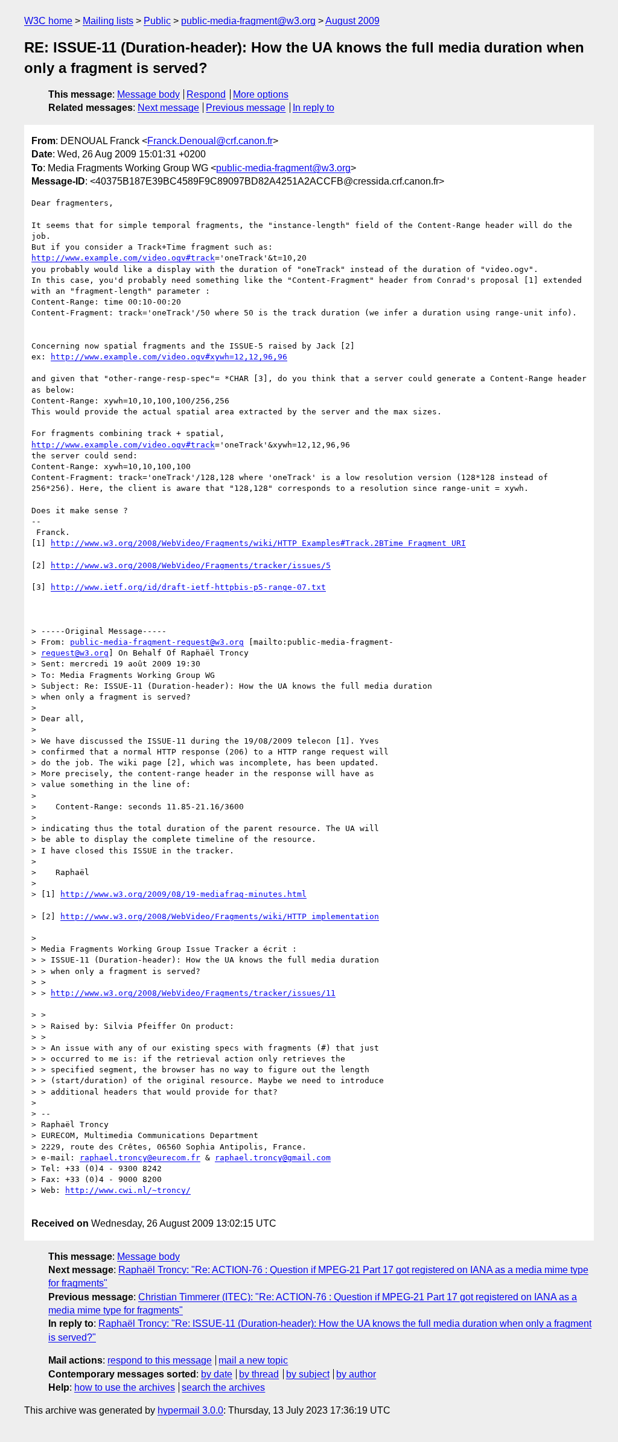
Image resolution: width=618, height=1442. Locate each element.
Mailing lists (108, 21)
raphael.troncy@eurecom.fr (140, 1157)
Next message (168, 108)
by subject (308, 1374)
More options (260, 94)
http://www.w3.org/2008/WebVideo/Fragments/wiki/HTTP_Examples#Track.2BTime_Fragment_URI (258, 543)
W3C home (48, 21)
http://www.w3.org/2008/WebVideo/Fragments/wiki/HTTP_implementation (219, 916)
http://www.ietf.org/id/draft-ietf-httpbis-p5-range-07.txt (188, 587)
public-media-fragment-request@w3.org (157, 642)
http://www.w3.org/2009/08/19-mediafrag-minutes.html (183, 894)
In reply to (313, 108)
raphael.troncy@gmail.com (273, 1157)
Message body (148, 94)
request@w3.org (75, 652)
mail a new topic (253, 1360)
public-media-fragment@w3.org (248, 21)
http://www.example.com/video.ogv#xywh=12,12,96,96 (169, 356)
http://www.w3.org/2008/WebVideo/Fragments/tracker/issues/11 (193, 993)
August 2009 (352, 21)
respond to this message (159, 1360)
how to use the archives (124, 1387)
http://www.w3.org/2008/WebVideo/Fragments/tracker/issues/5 (191, 565)
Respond (206, 94)
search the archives (223, 1387)
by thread (259, 1374)
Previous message (245, 108)
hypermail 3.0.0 (190, 1410)
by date (216, 1374)
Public (157, 21)
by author (356, 1374)
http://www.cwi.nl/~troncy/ (128, 1190)
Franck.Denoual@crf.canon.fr (210, 141)
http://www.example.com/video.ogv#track (123, 257)
